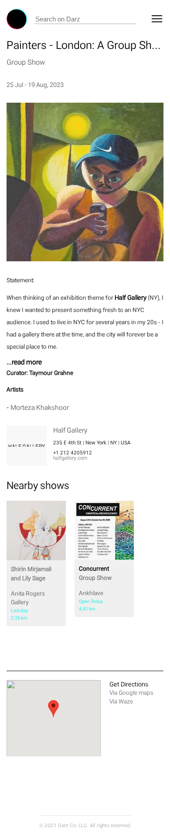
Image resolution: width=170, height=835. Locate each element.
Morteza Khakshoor (39, 407)
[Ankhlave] (104, 530)
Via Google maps (131, 693)
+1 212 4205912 (72, 452)
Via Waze (121, 701)
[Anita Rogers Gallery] (36, 530)
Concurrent (95, 573)
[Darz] (17, 19)
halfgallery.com (70, 458)
